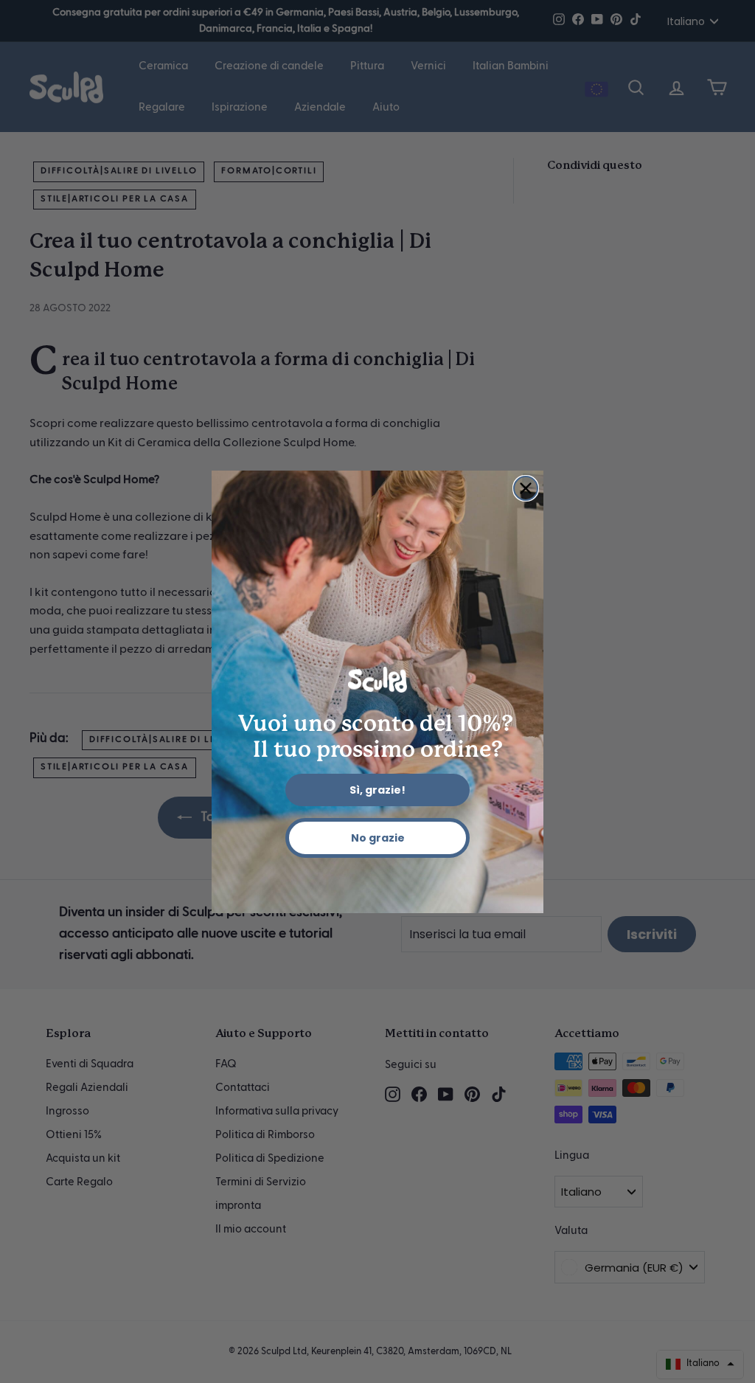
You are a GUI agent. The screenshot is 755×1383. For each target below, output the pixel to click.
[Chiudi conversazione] (525, 488)
